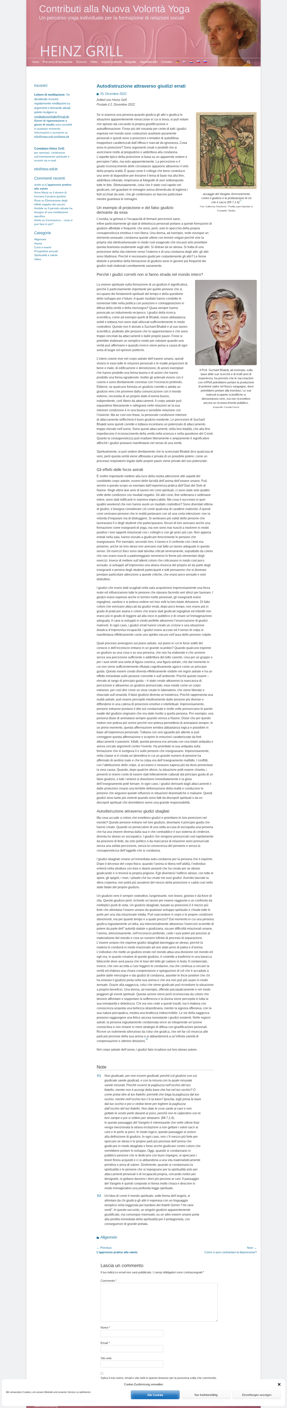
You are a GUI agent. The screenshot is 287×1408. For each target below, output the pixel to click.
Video (94, 61)
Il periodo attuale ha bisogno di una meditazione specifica (53, 212)
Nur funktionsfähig (205, 1394)
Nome (105, 1327)
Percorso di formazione (57, 61)
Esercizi (81, 61)
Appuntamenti (149, 61)
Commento (109, 1280)
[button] (279, 1384)
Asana (38, 243)
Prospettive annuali (46, 251)
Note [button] (101, 1067)
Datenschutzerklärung (46, 1406)
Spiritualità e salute (46, 255)
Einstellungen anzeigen (256, 1394)
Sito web (106, 1358)
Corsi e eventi (42, 247)
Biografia (130, 61)
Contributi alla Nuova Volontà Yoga (114, 8)
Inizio (35, 61)
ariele (37, 184)
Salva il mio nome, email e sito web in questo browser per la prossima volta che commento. (159, 1378)
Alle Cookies (155, 1394)
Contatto (166, 61)
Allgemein (108, 1237)
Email (105, 1343)
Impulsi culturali (111, 61)
